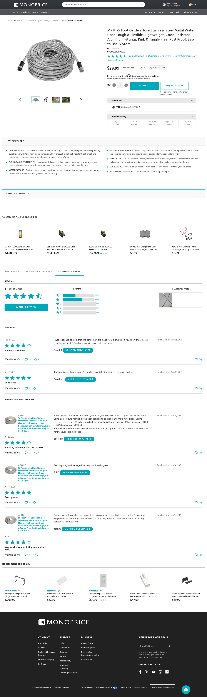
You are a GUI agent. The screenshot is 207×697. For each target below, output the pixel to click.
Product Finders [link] (28, 12)
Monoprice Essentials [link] (154, 12)
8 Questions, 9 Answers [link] (158, 56)
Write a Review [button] (116, 60)
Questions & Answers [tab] (39, 272)
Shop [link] (13, 12)
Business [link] (45, 12)
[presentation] (12, 272)
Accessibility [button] (65, 661)
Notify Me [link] (144, 85)
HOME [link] (10, 20)
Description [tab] (12, 272)
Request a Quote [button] (174, 85)
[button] (171, 5)
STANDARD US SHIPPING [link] (127, 107)
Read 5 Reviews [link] (136, 56)
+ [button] (126, 85)
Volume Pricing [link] (119, 116)
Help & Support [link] (190, 12)
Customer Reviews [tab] (69, 272)
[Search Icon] (142, 4)
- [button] (114, 85)
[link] (30, 4)
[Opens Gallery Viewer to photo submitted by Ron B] (165, 300)
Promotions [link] (117, 100)
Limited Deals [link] (173, 12)
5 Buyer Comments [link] (183, 56)
